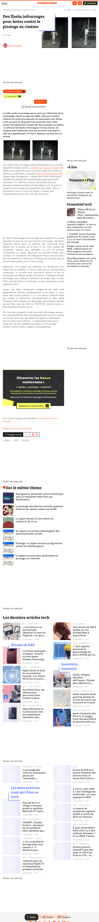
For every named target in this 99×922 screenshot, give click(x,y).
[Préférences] (80, 3)
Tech (69, 10)
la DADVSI (34, 167)
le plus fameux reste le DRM (49, 173)
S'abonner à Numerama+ (31, 405)
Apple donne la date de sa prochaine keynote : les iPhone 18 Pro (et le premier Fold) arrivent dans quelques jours (34, 674)
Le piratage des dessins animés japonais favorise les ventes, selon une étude (39, 507)
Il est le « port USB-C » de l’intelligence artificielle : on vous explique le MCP (84, 793)
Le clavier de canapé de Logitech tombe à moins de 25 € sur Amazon (84, 812)
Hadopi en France (51, 167)
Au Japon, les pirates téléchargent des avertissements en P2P (38, 532)
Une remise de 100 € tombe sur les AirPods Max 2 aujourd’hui (84, 631)
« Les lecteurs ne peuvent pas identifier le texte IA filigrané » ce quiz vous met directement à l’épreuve (33, 631)
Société (25, 440)
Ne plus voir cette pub (12, 82)
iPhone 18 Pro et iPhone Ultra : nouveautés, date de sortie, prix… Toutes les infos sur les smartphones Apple (88, 213)
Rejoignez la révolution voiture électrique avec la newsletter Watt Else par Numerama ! (39, 497)
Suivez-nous (40, 102)
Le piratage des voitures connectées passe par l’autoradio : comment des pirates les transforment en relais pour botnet (34, 774)
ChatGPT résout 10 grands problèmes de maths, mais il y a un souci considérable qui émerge (81, 238)
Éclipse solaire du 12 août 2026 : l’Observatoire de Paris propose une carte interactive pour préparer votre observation (80, 250)
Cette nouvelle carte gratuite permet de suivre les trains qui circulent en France (84, 698)
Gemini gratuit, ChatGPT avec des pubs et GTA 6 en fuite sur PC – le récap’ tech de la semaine (83, 851)
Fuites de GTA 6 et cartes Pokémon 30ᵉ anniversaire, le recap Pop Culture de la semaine (84, 774)
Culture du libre (82, 10)
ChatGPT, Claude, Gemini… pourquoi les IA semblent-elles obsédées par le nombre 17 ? (33, 826)
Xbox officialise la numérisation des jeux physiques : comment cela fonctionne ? (32, 713)
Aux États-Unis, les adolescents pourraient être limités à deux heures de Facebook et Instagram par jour (33, 693)
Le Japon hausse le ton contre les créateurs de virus (35, 520)
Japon (7, 440)
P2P (94, 10)
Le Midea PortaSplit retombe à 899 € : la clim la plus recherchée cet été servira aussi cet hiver (81, 226)
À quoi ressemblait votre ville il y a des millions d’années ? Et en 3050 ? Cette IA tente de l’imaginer (84, 831)
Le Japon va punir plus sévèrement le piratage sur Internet (37, 557)
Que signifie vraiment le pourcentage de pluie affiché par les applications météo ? (84, 650)
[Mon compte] (74, 3)
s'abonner (91, 3)
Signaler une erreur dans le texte (17, 428)
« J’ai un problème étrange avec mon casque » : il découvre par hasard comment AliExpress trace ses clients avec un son (33, 845)
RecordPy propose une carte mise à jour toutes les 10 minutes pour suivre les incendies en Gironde (81, 262)
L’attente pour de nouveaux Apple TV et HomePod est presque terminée (33, 865)
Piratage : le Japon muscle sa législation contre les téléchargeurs (39, 545)
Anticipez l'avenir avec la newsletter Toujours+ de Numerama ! (80, 195)
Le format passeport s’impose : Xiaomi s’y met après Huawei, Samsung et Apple (34, 655)
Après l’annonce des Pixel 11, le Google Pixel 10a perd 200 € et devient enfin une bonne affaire (84, 717)
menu (4, 3)
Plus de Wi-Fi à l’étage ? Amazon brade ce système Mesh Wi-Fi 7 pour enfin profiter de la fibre (33, 807)
